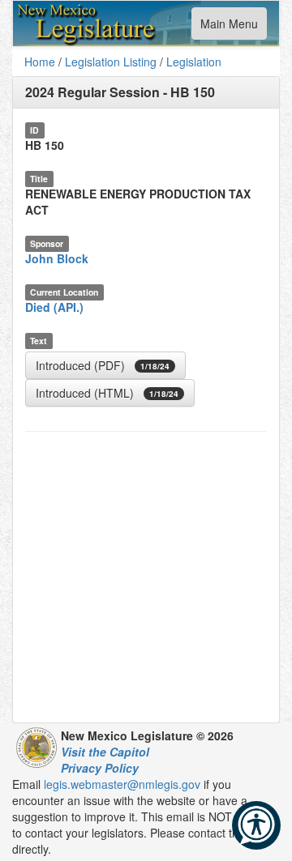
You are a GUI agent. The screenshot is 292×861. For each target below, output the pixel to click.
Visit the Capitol (105, 752)
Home (39, 61)
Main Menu (229, 27)
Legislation (193, 61)
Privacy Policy (100, 768)
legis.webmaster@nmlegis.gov (122, 784)
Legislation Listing (111, 61)
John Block (56, 258)
